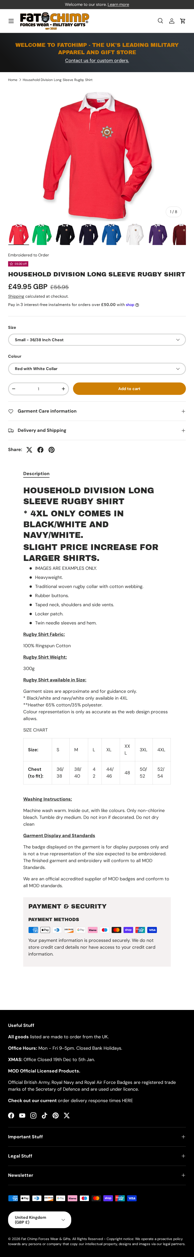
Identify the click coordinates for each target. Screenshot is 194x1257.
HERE (127, 1101)
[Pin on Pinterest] (51, 449)
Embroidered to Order (28, 255)
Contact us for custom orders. (97, 60)
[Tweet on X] (29, 449)
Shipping (16, 296)
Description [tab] (36, 474)
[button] (182, 21)
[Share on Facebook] (40, 449)
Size (12, 327)
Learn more (118, 4)
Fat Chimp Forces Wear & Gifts (45, 1239)
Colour (14, 356)
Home (12, 80)
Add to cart (129, 388)
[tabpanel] (97, 686)
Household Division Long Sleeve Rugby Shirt (57, 80)
